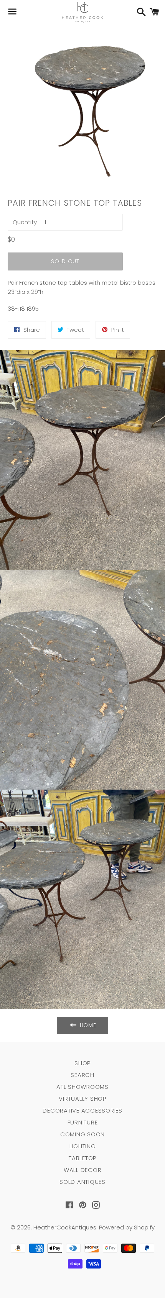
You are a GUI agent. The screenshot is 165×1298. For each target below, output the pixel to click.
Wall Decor (83, 1170)
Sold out (65, 261)
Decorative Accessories (82, 1110)
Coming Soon (82, 1134)
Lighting (82, 1146)
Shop (82, 1063)
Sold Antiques (82, 1182)
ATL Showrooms (82, 1087)
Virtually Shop (82, 1099)
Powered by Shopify (127, 1227)
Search (82, 1075)
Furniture (83, 1122)
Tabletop (82, 1158)
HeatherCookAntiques (64, 1227)
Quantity (25, 222)
